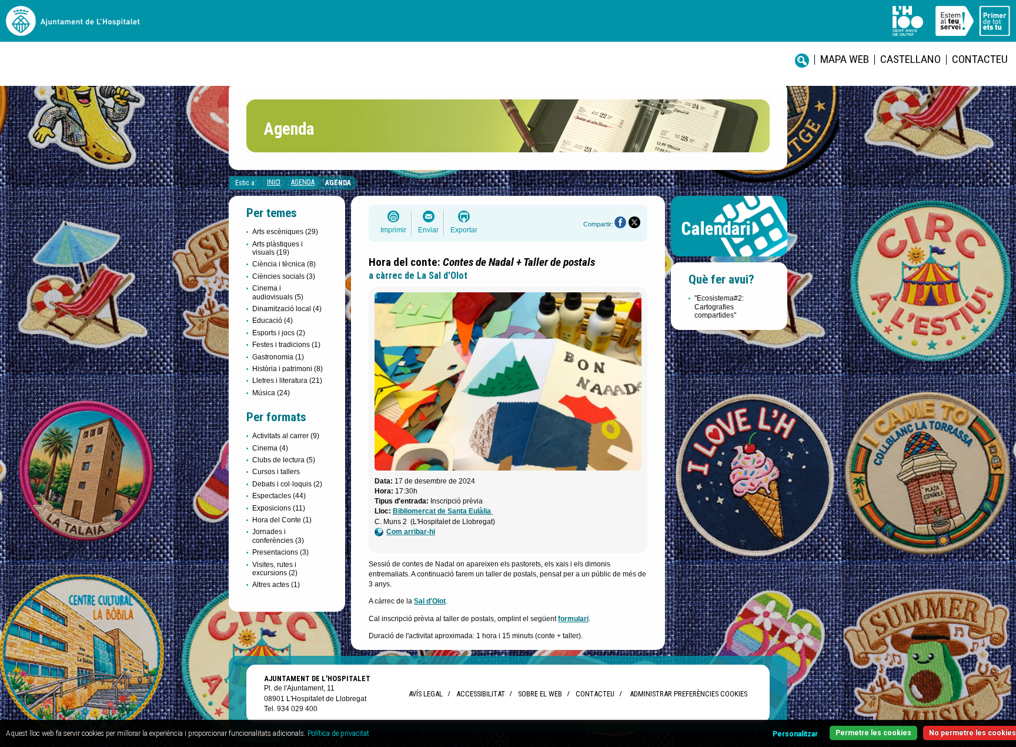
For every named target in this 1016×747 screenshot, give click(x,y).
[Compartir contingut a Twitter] (634, 222)
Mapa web (844, 59)
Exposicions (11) (278, 508)
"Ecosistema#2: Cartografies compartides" (719, 306)
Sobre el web (540, 693)
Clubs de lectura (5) (283, 460)
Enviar (428, 230)
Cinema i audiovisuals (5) (277, 292)
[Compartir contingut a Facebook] (620, 222)
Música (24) (271, 393)
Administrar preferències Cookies (688, 693)
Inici (273, 182)
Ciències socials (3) (283, 276)
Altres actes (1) (276, 585)
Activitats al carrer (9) (285, 436)
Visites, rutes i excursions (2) (275, 569)
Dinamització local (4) (287, 309)
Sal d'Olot (430, 601)
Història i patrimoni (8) (287, 369)
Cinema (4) (270, 448)
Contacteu (980, 59)
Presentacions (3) (280, 552)
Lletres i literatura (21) (287, 380)
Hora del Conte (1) (282, 520)
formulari (573, 619)
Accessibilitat (480, 693)
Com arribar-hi (410, 532)
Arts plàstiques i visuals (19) (277, 248)
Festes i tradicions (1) (286, 345)
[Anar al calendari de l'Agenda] (729, 259)
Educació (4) (272, 320)
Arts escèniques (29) (285, 232)
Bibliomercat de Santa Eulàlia (443, 511)
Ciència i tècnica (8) (284, 264)
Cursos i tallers (276, 472)
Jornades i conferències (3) (278, 536)
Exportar (463, 230)
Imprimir (393, 230)
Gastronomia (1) (278, 357)
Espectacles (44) (279, 496)
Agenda (303, 182)
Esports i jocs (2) (278, 333)
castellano (910, 59)
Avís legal (426, 693)
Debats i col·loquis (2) (287, 484)
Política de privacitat (338, 733)
